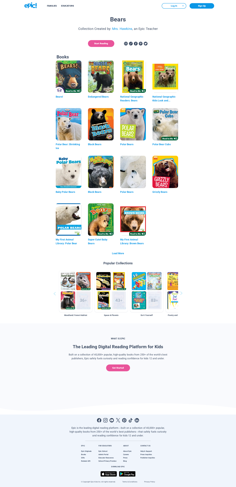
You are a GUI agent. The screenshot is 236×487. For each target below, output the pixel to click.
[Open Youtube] (112, 420)
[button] (75, 291)
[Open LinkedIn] (137, 420)
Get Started (118, 367)
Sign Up (202, 5)
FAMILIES (52, 5)
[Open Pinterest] (124, 420)
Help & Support (146, 451)
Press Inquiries (146, 454)
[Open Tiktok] (130, 420)
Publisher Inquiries (147, 458)
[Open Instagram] (105, 420)
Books (83, 454)
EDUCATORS (67, 5)
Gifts (83, 458)
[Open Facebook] (99, 420)
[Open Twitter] (118, 420)
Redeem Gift (85, 461)
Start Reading (101, 43)
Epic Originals (86, 451)
